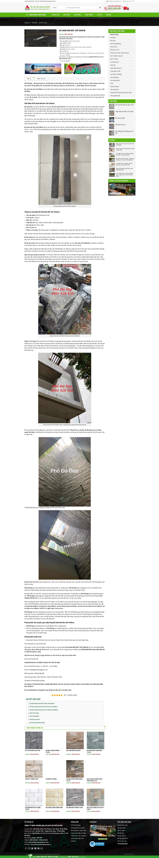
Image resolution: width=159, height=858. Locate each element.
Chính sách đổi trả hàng (78, 833)
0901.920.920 (68, 34)
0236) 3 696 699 (37, 838)
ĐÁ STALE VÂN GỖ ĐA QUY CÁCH (95, 808)
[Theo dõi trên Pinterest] (32, 848)
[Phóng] (26, 44)
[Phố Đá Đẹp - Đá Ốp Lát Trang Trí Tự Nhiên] (37, 8)
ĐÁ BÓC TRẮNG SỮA (31, 779)
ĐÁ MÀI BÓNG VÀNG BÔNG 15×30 (74, 780)
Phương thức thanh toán (78, 830)
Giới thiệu (66, 15)
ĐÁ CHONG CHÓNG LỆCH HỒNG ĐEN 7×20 (94, 780)
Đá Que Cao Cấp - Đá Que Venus (119, 53)
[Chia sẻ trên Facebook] (60, 61)
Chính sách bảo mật (77, 838)
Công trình (89, 15)
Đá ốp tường (121, 828)
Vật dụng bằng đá (115, 95)
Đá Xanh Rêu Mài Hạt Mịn (37, 722)
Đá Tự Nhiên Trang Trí (116, 56)
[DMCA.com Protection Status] (103, 839)
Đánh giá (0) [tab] (41, 79)
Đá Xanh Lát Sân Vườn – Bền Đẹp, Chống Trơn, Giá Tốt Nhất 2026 (125, 159)
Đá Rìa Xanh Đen (35, 719)
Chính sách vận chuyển (78, 836)
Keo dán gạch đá (115, 80)
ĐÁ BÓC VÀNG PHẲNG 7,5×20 (52, 751)
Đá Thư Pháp (114, 59)
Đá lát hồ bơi (113, 46)
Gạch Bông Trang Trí (116, 68)
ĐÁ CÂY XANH (34, 713)
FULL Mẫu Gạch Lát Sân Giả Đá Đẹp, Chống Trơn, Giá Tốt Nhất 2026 (124, 175)
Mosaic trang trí (114, 86)
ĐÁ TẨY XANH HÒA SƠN (32, 750)
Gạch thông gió (114, 77)
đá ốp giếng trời (92, 348)
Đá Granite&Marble (115, 43)
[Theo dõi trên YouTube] (38, 848)
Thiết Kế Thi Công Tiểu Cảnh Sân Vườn (121, 92)
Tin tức (99, 15)
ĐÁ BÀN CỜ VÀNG (51, 779)
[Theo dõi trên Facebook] (26, 848)
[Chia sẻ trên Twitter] (62, 61)
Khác (111, 83)
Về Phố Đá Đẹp (75, 825)
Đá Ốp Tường (43, 22)
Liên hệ (108, 15)
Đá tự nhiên (121, 830)
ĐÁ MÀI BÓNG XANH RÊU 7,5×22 (94, 751)
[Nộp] (100, 7)
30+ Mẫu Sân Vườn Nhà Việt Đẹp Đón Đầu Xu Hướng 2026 (125, 154)
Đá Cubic (113, 40)
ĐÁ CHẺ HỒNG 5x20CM (73, 750)
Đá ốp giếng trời (123, 838)
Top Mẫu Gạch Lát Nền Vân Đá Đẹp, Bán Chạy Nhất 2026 (124, 164)
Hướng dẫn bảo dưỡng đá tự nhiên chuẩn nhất (125, 149)
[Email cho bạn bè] (64, 61)
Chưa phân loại (114, 62)
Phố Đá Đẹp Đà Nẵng (38, 680)
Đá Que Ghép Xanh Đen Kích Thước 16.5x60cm (43, 706)
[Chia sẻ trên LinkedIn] (68, 61)
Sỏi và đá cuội (122, 841)
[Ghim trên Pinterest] (66, 61)
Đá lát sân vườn (114, 49)
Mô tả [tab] (29, 79)
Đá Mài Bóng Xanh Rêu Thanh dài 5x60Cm (42, 703)
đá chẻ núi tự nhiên (72, 89)
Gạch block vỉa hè (115, 71)
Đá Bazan (113, 37)
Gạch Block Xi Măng (116, 74)
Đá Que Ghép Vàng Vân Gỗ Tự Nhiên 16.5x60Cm (44, 710)
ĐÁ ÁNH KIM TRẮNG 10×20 (74, 807)
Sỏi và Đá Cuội (114, 89)
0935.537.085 (43, 840)
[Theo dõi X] (29, 848)
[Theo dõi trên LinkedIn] (35, 848)
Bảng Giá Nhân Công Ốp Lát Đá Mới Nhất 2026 (124, 169)
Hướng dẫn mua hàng (77, 828)
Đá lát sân (121, 833)
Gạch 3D (112, 65)
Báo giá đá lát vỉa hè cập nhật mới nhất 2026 (125, 144)
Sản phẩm (77, 15)
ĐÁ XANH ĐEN (34, 716)
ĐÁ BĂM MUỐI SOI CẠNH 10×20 (32, 808)
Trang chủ (55, 15)
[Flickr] (41, 848)
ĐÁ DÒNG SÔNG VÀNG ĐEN (54, 807)
